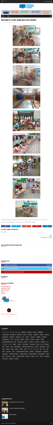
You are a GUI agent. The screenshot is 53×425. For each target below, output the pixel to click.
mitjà (3, 349)
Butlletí (24, 334)
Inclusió (14, 344)
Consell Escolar (5, 339)
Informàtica (32, 344)
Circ (23, 337)
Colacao (27, 337)
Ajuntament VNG (5, 288)
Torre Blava (46, 356)
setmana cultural (20, 356)
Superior (33, 356)
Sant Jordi (8, 356)
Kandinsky (46, 344)
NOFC (25, 349)
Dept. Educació (5, 290)
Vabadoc (11, 358)
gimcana (26, 341)
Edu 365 (3, 293)
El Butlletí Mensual (6, 286)
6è (16, 332)
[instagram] (51, 1)
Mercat (36, 346)
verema (16, 358)
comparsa (44, 337)
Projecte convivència (13, 354)
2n (5, 332)
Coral (12, 339)
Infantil (19, 344)
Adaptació (23, 332)
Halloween (43, 341)
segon (13, 356)
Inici (3, 16)
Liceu (3, 346)
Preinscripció (5, 354)
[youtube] (49, 1)
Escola (42, 339)
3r (7, 332)
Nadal (12, 349)
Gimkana (31, 341)
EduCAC (27, 339)
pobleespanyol (38, 351)
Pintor (13, 351)
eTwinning (20, 341)
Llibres (7, 346)
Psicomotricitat (41, 354)
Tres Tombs (5, 358)
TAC (37, 356)
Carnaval (47, 334)
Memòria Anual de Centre (27, 346)
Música (7, 349)
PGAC (3, 351)
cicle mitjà (18, 337)
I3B (5, 344)
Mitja (48, 346)
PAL (40, 349)
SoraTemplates (13, 423)
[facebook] (45, 1)
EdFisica (22, 339)
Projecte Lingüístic (33, 354)
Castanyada (5, 337)
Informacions (25, 344)
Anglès (34, 332)
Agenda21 (29, 332)
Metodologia (42, 346)
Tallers (41, 356)
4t (10, 332)
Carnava (41, 334)
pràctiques (45, 351)
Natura (16, 349)
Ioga (42, 344)
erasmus (33, 339)
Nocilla (21, 349)
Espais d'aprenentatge (7, 341)
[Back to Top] (51, 423)
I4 (8, 344)
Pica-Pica (8, 351)
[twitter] (47, 1)
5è (13, 332)
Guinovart (37, 341)
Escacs (37, 339)
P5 (34, 349)
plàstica (32, 351)
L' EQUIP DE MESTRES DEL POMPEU (17, 408)
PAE (37, 349)
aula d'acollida (5, 334)
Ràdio (48, 354)
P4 (31, 349)
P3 (28, 349)
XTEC (2, 291)
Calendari (36, 334)
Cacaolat (30, 334)
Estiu (15, 341)
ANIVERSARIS (40, 332)
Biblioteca (19, 334)
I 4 (47, 341)
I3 (2, 344)
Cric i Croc (17, 339)
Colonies (32, 337)
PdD (47, 349)
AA (18, 332)
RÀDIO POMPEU (12, 414)
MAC (12, 346)
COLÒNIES (38, 337)
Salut (3, 356)
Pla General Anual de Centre (22, 351)
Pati (44, 349)
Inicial (38, 344)
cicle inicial (15, 22)
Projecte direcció (23, 354)
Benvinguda (12, 334)
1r (2, 332)
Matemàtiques (17, 346)
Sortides (27, 356)
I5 (10, 344)
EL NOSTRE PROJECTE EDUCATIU (16, 402)
